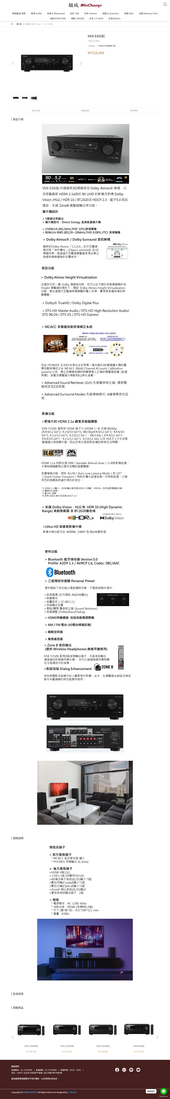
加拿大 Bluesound (56, 13)
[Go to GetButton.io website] (163, 1096)
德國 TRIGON (77, 18)
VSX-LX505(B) (31, 1046)
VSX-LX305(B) (67, 1046)
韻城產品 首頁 (19, 13)
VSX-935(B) (138, 1046)
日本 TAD (74, 13)
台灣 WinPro (114, 18)
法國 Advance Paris (148, 13)
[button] (80, 63)
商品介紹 (36, 110)
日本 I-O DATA (96, 18)
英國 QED (128, 13)
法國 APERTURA (58, 18)
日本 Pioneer (90, 13)
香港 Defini (36, 13)
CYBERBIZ (72, 1092)
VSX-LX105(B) (103, 1046)
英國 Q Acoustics (110, 13)
